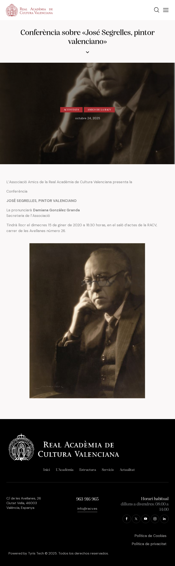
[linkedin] (164, 519)
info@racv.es (87, 508)
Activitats (71, 110)
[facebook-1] (126, 519)
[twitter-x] (136, 519)
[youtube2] (145, 519)
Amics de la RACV (99, 110)
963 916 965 (87, 499)
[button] (166, 10)
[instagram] (155, 519)
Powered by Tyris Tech (26, 553)
